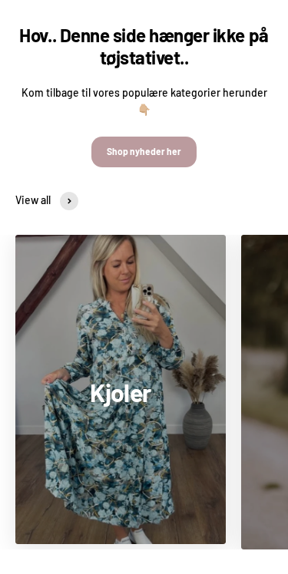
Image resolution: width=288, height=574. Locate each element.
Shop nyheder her (144, 151)
